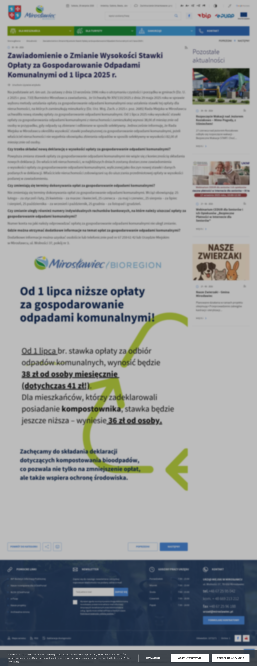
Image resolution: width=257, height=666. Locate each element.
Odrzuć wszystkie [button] (189, 658)
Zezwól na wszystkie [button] (230, 658)
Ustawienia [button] (153, 658)
